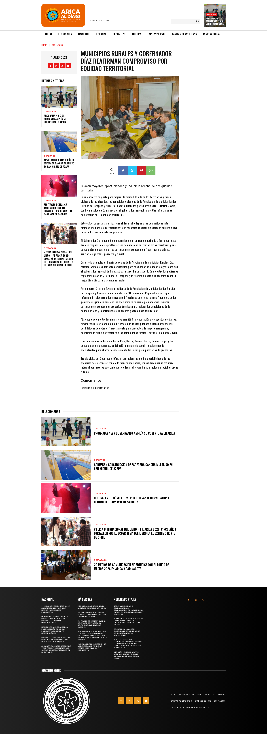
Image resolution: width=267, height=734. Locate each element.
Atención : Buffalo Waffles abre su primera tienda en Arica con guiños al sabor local (127, 655)
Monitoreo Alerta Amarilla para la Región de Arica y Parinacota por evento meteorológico (54, 620)
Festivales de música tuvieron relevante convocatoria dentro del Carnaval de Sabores (58, 209)
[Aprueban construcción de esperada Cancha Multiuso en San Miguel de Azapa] (59, 141)
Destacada (211, 14)
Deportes (49, 156)
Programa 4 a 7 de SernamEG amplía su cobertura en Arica (215, 21)
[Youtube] (68, 65)
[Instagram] (56, 65)
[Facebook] (50, 65)
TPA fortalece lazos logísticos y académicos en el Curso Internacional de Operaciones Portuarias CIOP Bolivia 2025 (128, 644)
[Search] (197, 21)
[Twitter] (62, 65)
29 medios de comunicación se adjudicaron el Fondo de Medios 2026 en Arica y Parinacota (131, 566)
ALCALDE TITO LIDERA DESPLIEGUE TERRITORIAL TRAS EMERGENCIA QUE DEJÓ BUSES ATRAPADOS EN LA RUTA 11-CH (56, 649)
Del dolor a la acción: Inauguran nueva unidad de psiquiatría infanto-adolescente (127, 632)
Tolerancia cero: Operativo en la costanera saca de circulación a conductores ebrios (128, 622)
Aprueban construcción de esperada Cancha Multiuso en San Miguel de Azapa (59, 163)
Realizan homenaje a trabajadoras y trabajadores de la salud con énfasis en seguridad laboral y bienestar (129, 610)
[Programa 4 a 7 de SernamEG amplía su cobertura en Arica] (59, 97)
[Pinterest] (141, 170)
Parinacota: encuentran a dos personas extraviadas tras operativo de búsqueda (56, 640)
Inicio (44, 45)
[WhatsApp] (150, 170)
